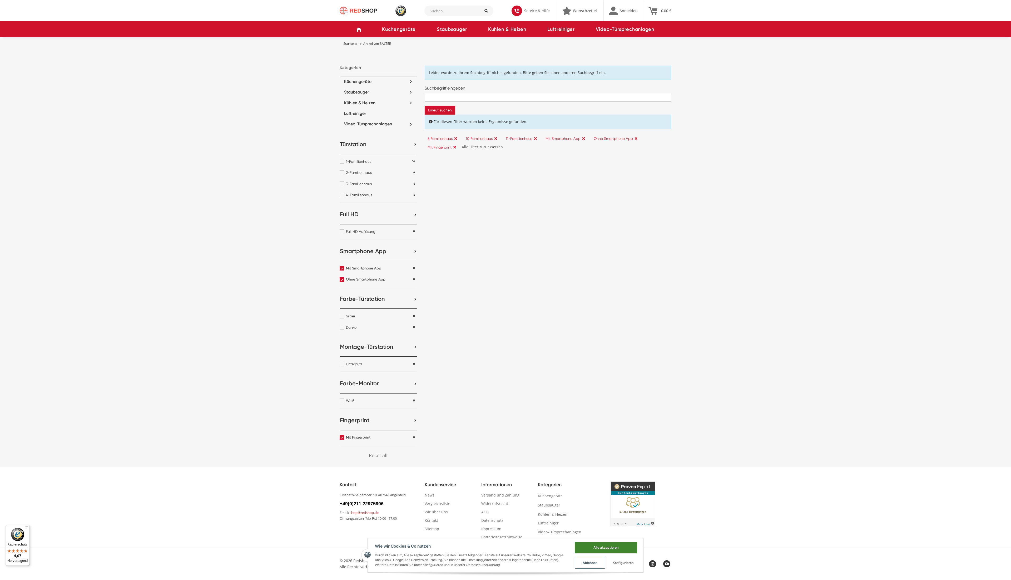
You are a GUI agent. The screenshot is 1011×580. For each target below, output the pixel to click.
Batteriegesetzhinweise (501, 536)
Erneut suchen (440, 110)
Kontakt (431, 520)
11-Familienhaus (519, 138)
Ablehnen (590, 563)
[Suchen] (486, 11)
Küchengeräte (399, 29)
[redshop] (358, 10)
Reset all (378, 455)
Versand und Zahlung (500, 495)
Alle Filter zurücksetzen (482, 146)
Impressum (491, 528)
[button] (623, 11)
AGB (485, 511)
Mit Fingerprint (440, 147)
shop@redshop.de (364, 512)
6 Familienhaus (440, 138)
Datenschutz (492, 520)
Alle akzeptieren (605, 547)
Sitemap (432, 528)
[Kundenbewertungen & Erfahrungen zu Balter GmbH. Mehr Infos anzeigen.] (633, 503)
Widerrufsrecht (494, 503)
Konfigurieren (623, 563)
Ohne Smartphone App (613, 138)
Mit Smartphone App (563, 138)
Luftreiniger (561, 29)
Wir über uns (436, 511)
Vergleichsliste (437, 503)
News (429, 495)
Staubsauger (452, 29)
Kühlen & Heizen (507, 29)
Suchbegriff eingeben (445, 88)
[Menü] (26, 528)
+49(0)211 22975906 (362, 503)
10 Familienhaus (479, 138)
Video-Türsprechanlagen (625, 29)
